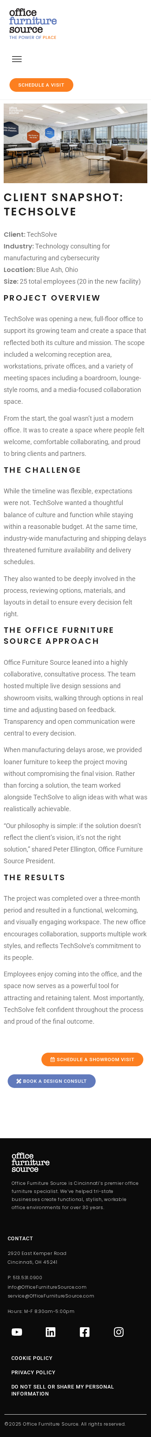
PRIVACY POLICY (33, 1372)
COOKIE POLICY (32, 1358)
